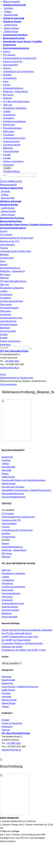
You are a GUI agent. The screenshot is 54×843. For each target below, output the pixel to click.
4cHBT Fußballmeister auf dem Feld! (20, 637)
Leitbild (6, 111)
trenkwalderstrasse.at (12, 547)
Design (5, 473)
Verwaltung (8, 118)
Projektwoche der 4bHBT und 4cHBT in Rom (24, 650)
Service (7, 51)
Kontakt (7, 155)
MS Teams (8, 95)
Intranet (6, 85)
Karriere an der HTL (13, 61)
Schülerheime (10, 78)
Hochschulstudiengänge (14, 497)
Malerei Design (11, 28)
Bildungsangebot (11, 1)
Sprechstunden (10, 65)
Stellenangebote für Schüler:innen (20, 58)
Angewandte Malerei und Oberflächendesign (24, 480)
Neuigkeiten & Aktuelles (15, 108)
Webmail (7, 98)
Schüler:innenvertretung (13, 587)
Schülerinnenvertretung (14, 121)
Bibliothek (8, 148)
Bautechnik (7, 457)
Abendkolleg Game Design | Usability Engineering (26, 490)
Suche (7, 168)
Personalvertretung (12, 128)
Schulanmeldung (11, 171)
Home (3, 374)
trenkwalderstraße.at (13, 88)
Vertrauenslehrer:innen (14, 138)
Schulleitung (9, 115)
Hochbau (8, 8)
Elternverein (9, 125)
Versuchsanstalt (11, 151)
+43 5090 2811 (12, 361)
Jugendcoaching (11, 141)
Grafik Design (10, 25)
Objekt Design (10, 31)
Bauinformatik (10, 15)
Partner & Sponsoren (13, 161)
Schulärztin (8, 135)
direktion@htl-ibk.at (9, 368)
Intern (6, 81)
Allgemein (7, 676)
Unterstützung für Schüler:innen (18, 71)
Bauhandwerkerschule (13, 493)
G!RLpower (8, 131)
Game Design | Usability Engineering (20, 686)
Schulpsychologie (12, 145)
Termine (7, 68)
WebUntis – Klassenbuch (15, 91)
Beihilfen (7, 75)
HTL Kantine (9, 55)
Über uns (7, 105)
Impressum (8, 165)
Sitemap (6, 730)
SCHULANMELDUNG (11, 181)
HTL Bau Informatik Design (16, 101)
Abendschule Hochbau (13, 487)
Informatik (6, 470)
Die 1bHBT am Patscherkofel (16, 640)
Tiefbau (7, 11)
